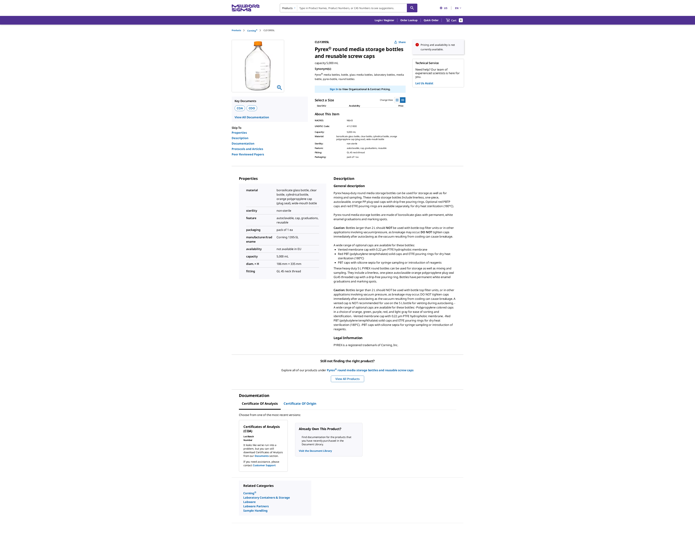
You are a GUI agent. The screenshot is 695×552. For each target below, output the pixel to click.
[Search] (412, 8)
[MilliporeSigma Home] (246, 8)
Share (402, 42)
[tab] (239, 30)
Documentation (243, 143)
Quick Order (431, 20)
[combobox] (348, 8)
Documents (262, 456)
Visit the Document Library (315, 450)
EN (456, 8)
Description (240, 138)
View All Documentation (252, 117)
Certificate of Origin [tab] (300, 403)
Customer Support (264, 465)
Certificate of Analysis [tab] (260, 403)
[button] (384, 20)
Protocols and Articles (247, 149)
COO (252, 108)
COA (240, 108)
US (445, 8)
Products (236, 30)
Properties (239, 133)
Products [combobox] (287, 8)
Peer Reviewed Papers (248, 154)
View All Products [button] (347, 379)
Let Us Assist (424, 83)
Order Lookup (409, 20)
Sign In (334, 89)
